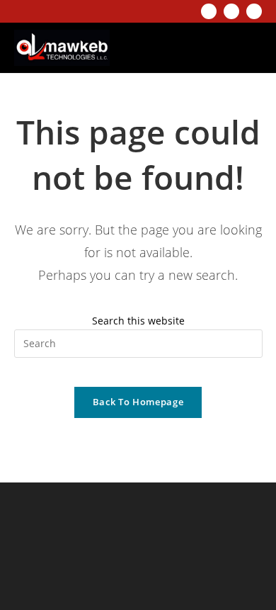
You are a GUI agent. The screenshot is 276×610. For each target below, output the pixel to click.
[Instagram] (209, 11)
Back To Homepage (138, 401)
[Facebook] (231, 11)
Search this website (138, 320)
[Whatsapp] (254, 11)
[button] (241, 48)
